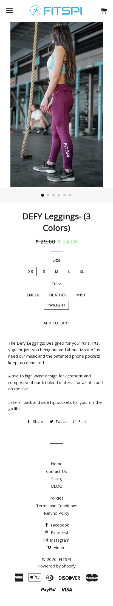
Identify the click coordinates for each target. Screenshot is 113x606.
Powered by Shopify (57, 566)
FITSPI (65, 559)
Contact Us (56, 471)
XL (82, 271)
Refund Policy (56, 513)
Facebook (59, 525)
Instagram (59, 540)
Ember (33, 294)
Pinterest (59, 532)
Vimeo (59, 547)
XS (30, 271)
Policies (56, 498)
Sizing (56, 478)
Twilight (56, 305)
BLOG (56, 486)
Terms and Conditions (56, 505)
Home (57, 463)
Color (56, 283)
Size (56, 260)
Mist (81, 294)
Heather (58, 294)
